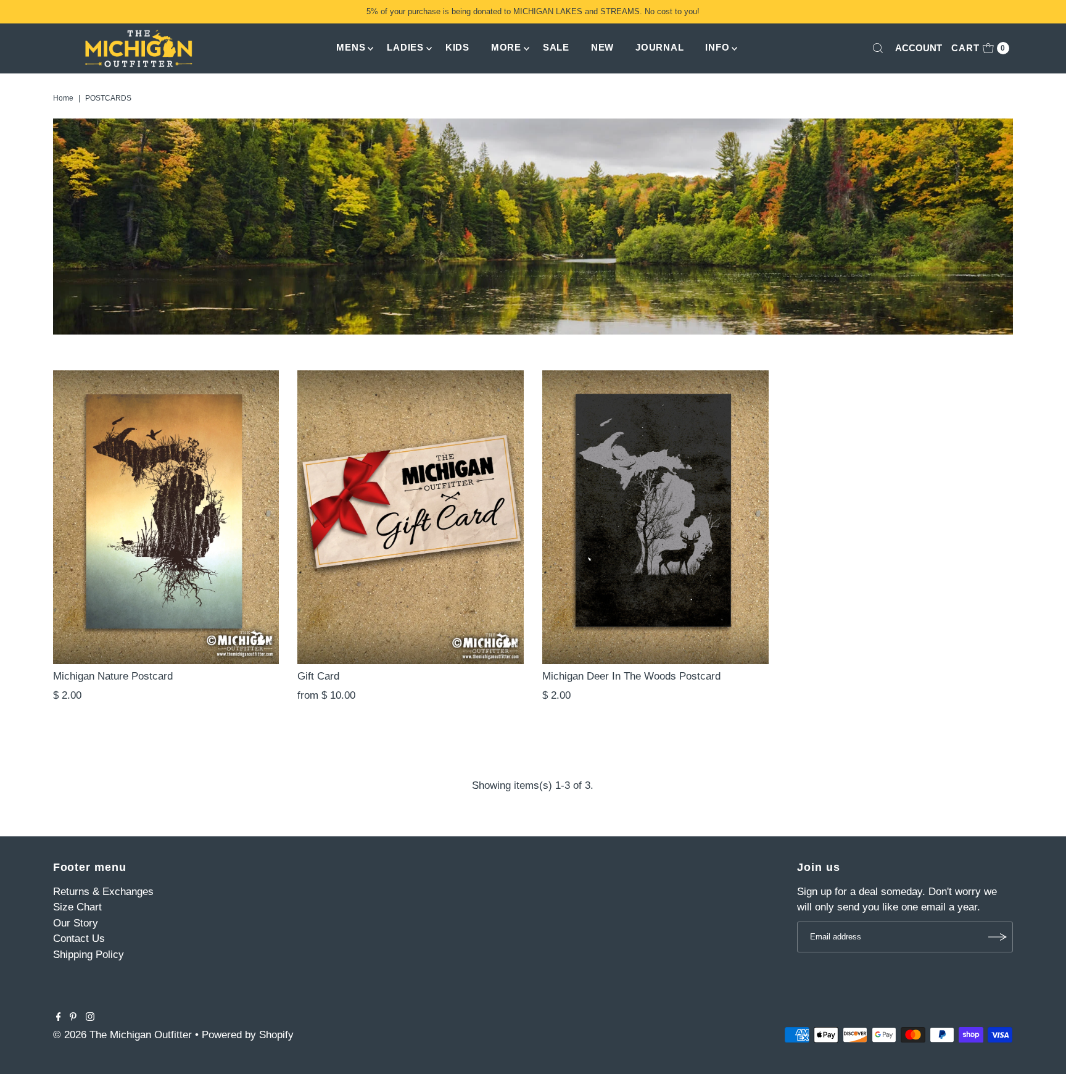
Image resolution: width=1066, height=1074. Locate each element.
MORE (506, 47)
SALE (556, 47)
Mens (350, 47)
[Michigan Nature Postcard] (166, 517)
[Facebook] (58, 1018)
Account (918, 48)
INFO (717, 47)
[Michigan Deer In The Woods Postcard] (655, 517)
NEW (602, 47)
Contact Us (79, 938)
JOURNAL (659, 47)
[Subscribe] (997, 937)
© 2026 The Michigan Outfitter (122, 1035)
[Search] (878, 48)
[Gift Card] (410, 517)
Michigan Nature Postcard (113, 676)
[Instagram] (90, 1018)
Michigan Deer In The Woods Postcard (631, 676)
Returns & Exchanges (103, 891)
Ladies (405, 47)
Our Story (75, 923)
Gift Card (318, 676)
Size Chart (77, 907)
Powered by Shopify (248, 1035)
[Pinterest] (73, 1018)
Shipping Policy (88, 954)
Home (63, 98)
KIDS (457, 47)
